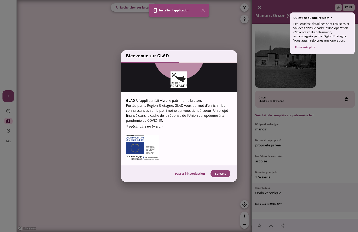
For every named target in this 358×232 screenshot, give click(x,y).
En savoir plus (305, 47)
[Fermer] (203, 10)
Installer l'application (174, 10)
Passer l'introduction (190, 174)
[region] (179, 114)
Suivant (220, 174)
